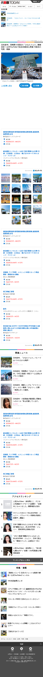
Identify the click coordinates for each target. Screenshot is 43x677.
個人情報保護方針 (30, 654)
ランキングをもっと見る (21, 560)
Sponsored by (28, 170)
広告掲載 (16, 654)
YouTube (30, 650)
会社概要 (22, 654)
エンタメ (30, 6)
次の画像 (36, 85)
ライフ (38, 6)
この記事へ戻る (6, 85)
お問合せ (10, 654)
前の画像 (25, 85)
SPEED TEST (21, 6)
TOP (21, 644)
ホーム (4, 6)
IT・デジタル (13, 6)
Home (12, 650)
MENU (35, 1)
